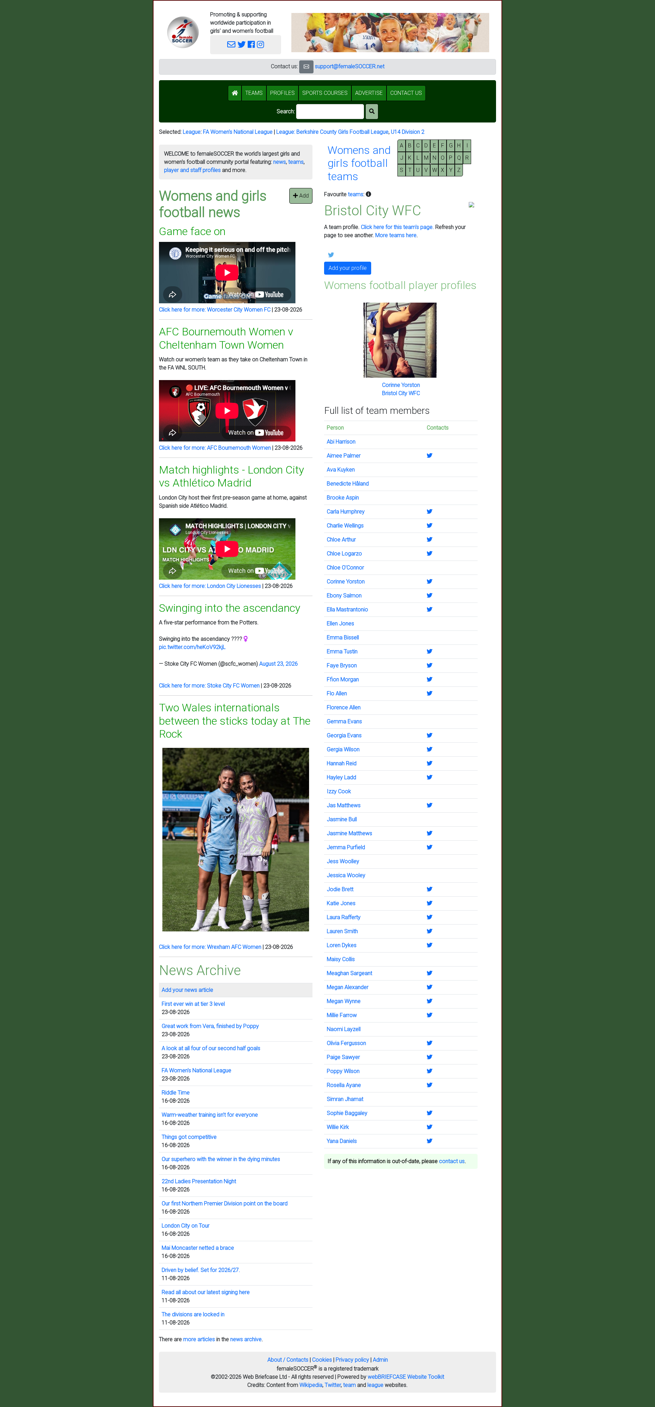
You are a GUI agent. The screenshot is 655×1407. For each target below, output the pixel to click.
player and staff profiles (192, 170)
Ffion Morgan (343, 679)
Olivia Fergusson (346, 1043)
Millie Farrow (342, 1015)
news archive (246, 1339)
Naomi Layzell (344, 1029)
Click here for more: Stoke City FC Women (209, 685)
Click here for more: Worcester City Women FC (215, 309)
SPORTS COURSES (325, 93)
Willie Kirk (338, 1127)
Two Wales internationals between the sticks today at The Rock (234, 720)
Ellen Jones (340, 623)
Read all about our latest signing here (206, 1292)
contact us (452, 1161)
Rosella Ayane (344, 1085)
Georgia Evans (344, 735)
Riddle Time (176, 1092)
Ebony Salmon (344, 595)
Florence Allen (344, 707)
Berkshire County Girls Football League (342, 132)
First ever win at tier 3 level (193, 1004)
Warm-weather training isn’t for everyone (210, 1115)
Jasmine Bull (342, 819)
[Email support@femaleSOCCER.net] (231, 44)
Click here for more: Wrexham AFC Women (210, 947)
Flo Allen (337, 693)
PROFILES (282, 93)
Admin (380, 1360)
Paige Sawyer (343, 1057)
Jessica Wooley (346, 875)
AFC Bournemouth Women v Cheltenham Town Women (226, 338)
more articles (199, 1339)
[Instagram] (260, 44)
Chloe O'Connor (345, 567)
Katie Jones (341, 903)
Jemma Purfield (346, 847)
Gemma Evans (344, 721)
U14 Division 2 (407, 132)
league (375, 1385)
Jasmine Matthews (349, 833)
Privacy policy (352, 1360)
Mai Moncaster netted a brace (198, 1248)
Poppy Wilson (343, 1071)
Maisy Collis (341, 959)
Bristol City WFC (401, 393)
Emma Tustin (342, 651)
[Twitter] (241, 44)
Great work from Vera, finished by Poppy (210, 1026)
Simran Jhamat (345, 1099)
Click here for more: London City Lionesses (210, 586)
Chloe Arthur (341, 539)
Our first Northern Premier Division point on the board (225, 1203)
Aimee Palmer (344, 455)
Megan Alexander (347, 987)
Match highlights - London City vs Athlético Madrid (231, 476)
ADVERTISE (369, 93)
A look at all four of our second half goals (211, 1048)
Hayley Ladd (341, 777)
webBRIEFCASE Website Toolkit (406, 1377)
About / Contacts (287, 1360)
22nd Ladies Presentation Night (199, 1181)
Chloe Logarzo (344, 553)
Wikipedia (311, 1385)
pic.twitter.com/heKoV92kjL (192, 647)
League (192, 132)
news (279, 162)
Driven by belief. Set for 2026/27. (201, 1270)
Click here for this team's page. (397, 227)
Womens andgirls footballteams (359, 163)
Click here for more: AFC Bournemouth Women (215, 448)
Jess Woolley (343, 861)
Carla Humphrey (346, 511)
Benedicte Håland (348, 483)
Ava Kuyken (341, 469)
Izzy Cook (339, 791)
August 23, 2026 (278, 664)
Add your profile (348, 268)
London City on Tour (185, 1225)
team (349, 1385)
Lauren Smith (342, 931)
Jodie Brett (340, 889)
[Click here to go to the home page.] (182, 32)
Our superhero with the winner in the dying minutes (221, 1159)
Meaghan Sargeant (349, 973)
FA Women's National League (238, 132)
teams (296, 162)
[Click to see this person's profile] (401, 340)
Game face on (192, 231)
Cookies (322, 1360)
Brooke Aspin (343, 497)
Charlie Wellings (345, 525)
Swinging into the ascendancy (229, 607)
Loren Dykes (341, 945)
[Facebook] (251, 44)
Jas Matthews (344, 805)
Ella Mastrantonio (347, 609)
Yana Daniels (342, 1141)
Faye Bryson (342, 665)
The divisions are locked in (193, 1314)
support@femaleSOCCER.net (349, 66)
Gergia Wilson (343, 749)
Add (303, 195)
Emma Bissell (343, 637)
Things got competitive (189, 1137)
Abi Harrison (341, 441)
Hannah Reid (341, 763)
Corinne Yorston (401, 385)
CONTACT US (406, 93)
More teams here (396, 235)
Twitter (333, 1385)
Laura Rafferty (344, 917)
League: (286, 132)
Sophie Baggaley (347, 1113)
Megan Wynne (344, 1001)
